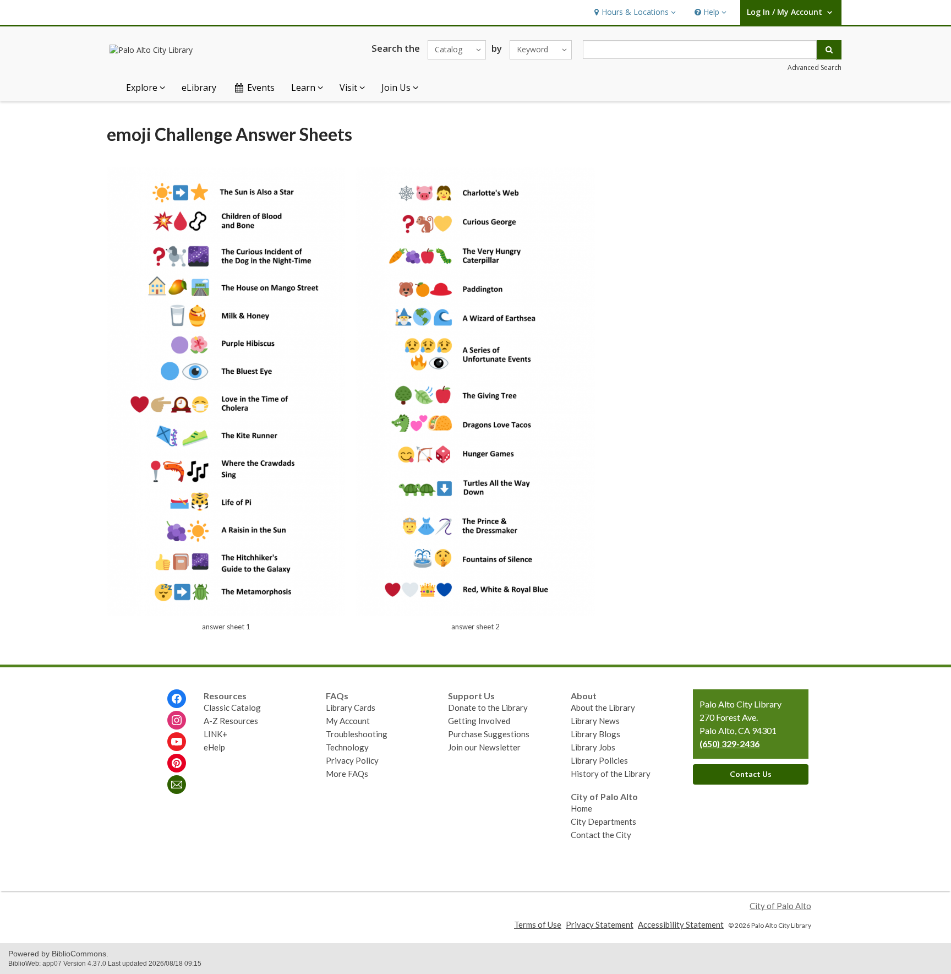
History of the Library (611, 774)
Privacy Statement (599, 924)
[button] (633, 12)
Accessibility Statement (681, 924)
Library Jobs (593, 747)
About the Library (603, 707)
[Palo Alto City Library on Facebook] (176, 698)
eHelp (214, 747)
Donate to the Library (488, 707)
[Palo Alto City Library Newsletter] (176, 784)
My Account (348, 721)
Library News (595, 721)
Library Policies (599, 760)
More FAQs (347, 774)
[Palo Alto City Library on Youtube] (176, 741)
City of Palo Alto (780, 906)
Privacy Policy (352, 760)
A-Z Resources (231, 721)
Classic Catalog (232, 707)
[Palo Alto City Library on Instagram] (176, 720)
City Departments (603, 821)
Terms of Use (537, 924)
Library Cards (350, 707)
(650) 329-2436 (729, 743)
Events (261, 87)
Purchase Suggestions (488, 734)
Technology (347, 747)
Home (581, 808)
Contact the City (601, 835)
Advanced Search (814, 67)
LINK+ (215, 734)
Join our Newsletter (484, 747)
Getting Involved (479, 721)
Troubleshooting (356, 734)
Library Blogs (595, 734)
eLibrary (199, 87)
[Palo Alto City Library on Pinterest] (176, 763)
